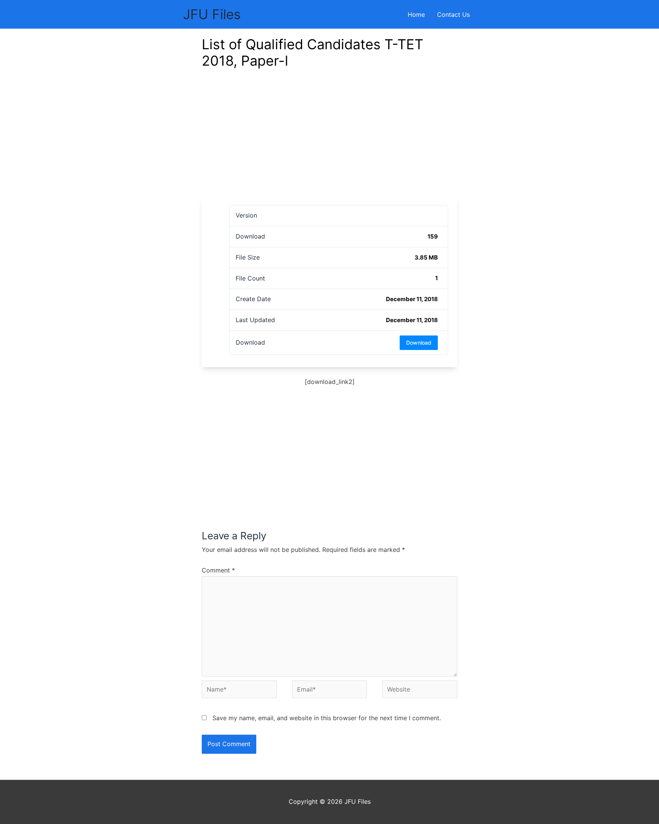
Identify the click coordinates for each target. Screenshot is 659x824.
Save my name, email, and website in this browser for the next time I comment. (326, 718)
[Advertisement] (329, 138)
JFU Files (212, 14)
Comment (218, 570)
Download (418, 342)
